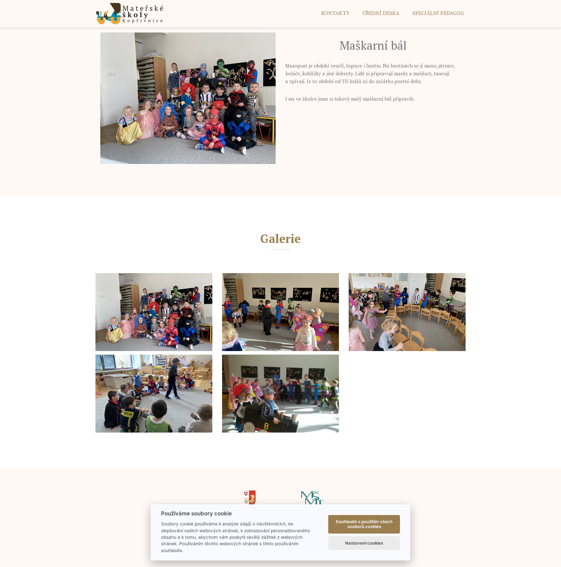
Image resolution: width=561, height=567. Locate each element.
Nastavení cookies (364, 543)
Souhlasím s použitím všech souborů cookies (364, 524)
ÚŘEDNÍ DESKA (381, 13)
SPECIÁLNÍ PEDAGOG (438, 13)
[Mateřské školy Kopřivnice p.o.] (129, 13)
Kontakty (335, 13)
